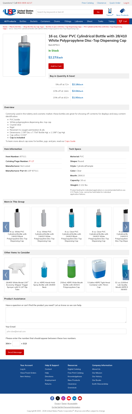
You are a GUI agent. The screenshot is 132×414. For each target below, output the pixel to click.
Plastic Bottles (15, 27)
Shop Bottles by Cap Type (33, 27)
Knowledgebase (75, 376)
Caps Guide (70, 141)
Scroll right (125, 227)
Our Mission (97, 373)
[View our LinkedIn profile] (74, 398)
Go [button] (98, 12)
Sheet (89, 21)
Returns (48, 384)
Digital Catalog (74, 369)
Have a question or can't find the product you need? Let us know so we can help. (44, 305)
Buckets (34, 21)
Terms (64, 403)
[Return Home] (18, 12)
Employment (50, 380)
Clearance (101, 3)
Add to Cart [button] (56, 66)
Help (47, 373)
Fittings (68, 21)
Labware (79, 21)
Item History (25, 376)
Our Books (96, 380)
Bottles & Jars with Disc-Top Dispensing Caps (64, 27)
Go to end (6, 227)
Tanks (100, 21)
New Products (74, 380)
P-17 (31, 161)
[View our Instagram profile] (63, 398)
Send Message (15, 352)
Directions (49, 376)
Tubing (111, 21)
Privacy (58, 403)
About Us (96, 369)
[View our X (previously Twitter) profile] (57, 398)
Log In (126, 3)
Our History (97, 376)
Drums (57, 21)
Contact (48, 369)
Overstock (72, 387)
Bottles (23, 21)
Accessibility (72, 403)
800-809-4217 (25, 3)
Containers (45, 21)
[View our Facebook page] (52, 398)
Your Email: (11, 326)
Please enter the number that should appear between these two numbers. (41, 338)
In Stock (53, 50)
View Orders (28, 373)
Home (5, 27)
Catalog (88, 3)
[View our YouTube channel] (68, 398)
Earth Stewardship (100, 384)
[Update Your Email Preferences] (79, 398)
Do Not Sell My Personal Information (66, 407)
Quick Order (115, 3)
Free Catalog (75, 373)
